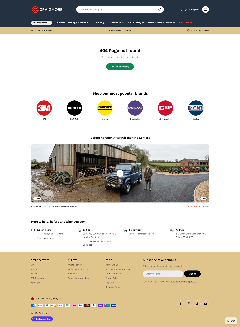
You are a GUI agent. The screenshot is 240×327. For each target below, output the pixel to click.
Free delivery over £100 (121, 30)
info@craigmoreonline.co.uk (142, 233)
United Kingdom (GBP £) (46, 298)
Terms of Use (176, 281)
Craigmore (44, 313)
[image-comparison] (120, 173)
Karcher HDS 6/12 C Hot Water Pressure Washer (54, 206)
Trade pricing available (199, 30)
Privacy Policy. (190, 281)
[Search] (160, 9)
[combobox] (120, 9)
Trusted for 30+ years (43, 30)
